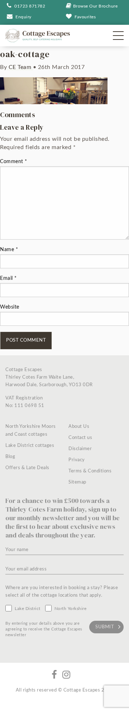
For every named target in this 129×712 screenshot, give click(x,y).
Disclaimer (80, 449)
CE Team (20, 67)
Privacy (76, 460)
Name (9, 249)
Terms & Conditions (89, 471)
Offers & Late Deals (27, 468)
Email (8, 278)
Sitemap (77, 482)
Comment (13, 161)
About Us (78, 426)
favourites (85, 17)
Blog (10, 456)
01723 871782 (29, 6)
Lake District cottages (29, 445)
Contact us (80, 437)
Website (9, 307)
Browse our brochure (95, 6)
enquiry (23, 17)
